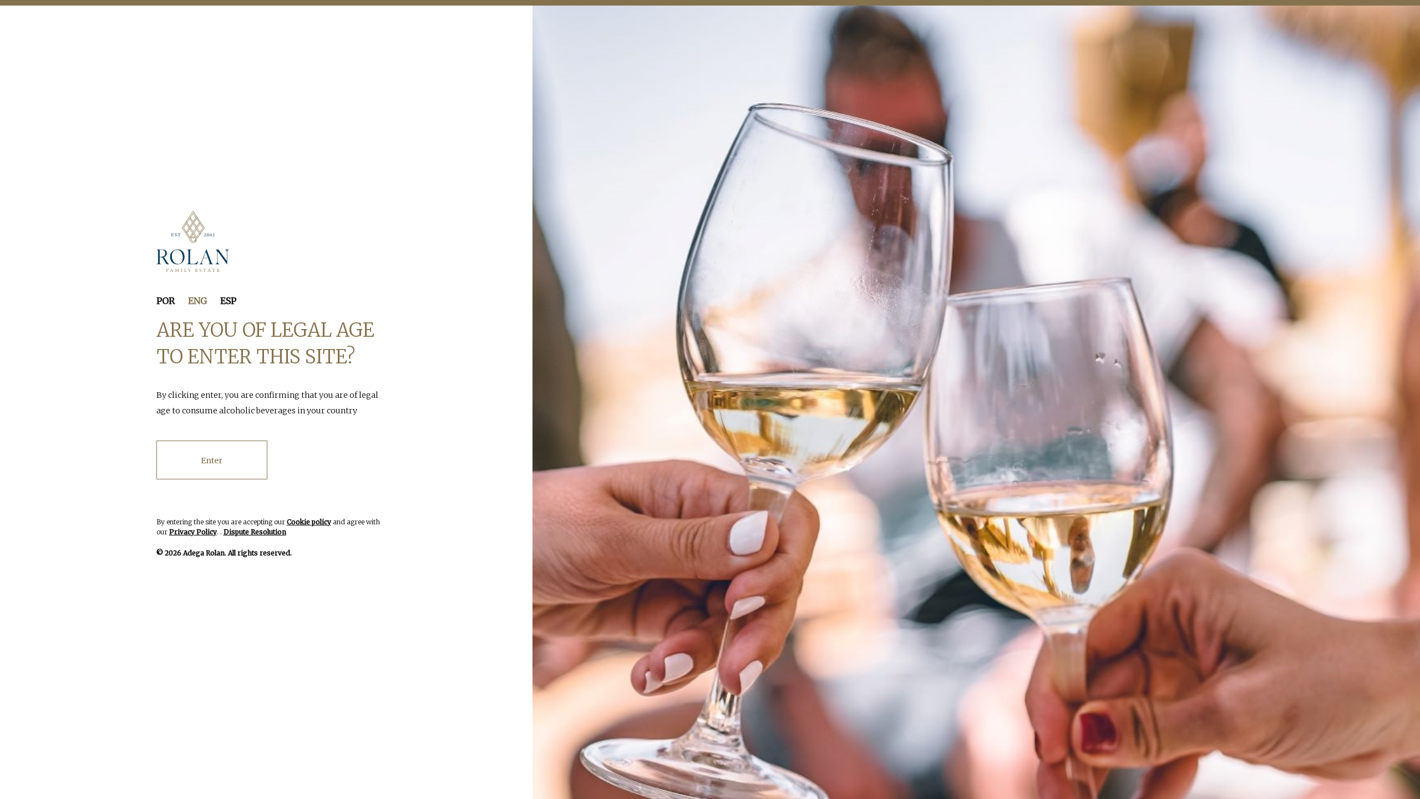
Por (165, 300)
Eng (197, 300)
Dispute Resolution (255, 532)
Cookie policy (309, 522)
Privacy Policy (193, 532)
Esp (228, 300)
